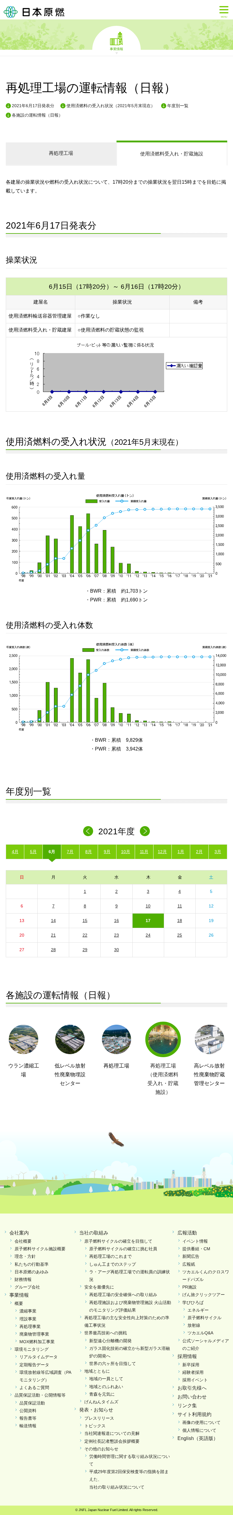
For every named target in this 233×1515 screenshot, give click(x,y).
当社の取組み (93, 1232)
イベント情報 (195, 1241)
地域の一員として (106, 1378)
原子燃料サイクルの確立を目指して (118, 1241)
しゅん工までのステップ (112, 1264)
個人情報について (199, 1430)
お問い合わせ (192, 1396)
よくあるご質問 (34, 1387)
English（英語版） (197, 1438)
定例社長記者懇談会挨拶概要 (112, 1441)
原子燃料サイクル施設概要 (40, 1248)
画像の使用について (201, 1422)
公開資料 (27, 1410)
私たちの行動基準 (32, 1264)
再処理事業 (30, 1326)
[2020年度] (88, 831)
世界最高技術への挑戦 (105, 1332)
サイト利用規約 (194, 1414)
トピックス (95, 1425)
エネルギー (198, 1310)
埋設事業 (27, 1318)
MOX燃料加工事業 (37, 1341)
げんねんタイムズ (101, 1401)
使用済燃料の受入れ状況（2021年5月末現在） (110, 105)
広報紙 (188, 1264)
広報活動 (187, 1232)
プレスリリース (99, 1418)
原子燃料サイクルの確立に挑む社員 (123, 1248)
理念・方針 (25, 1256)
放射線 (193, 1325)
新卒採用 (190, 1364)
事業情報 (116, 48)
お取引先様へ (192, 1388)
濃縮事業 (27, 1311)
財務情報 (23, 1279)
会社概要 (23, 1241)
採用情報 (187, 1356)
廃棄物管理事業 (34, 1334)
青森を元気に (102, 1394)
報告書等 (27, 1418)
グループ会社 (27, 1287)
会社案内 (19, 1232)
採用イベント (195, 1379)
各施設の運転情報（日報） (37, 115)
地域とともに (97, 1371)
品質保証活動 (32, 1403)
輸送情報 (27, 1425)
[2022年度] (145, 831)
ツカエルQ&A (200, 1332)
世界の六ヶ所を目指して (112, 1363)
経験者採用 (193, 1372)
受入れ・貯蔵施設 (171, 153)
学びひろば (193, 1302)
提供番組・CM (196, 1248)
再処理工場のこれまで (110, 1256)
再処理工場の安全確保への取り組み (123, 1294)
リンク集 (187, 1405)
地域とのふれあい (106, 1386)
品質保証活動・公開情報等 (40, 1395)
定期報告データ (34, 1364)
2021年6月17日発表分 (33, 105)
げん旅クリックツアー (203, 1294)
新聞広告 (190, 1256)
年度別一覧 (177, 105)
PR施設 (189, 1287)
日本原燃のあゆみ (32, 1271)
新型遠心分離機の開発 (110, 1340)
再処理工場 (61, 153)
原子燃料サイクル (204, 1317)
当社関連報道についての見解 (112, 1433)
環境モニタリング (32, 1349)
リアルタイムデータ (38, 1356)
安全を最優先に (99, 1287)
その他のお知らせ (101, 1448)
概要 (19, 1303)
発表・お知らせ (96, 1409)
